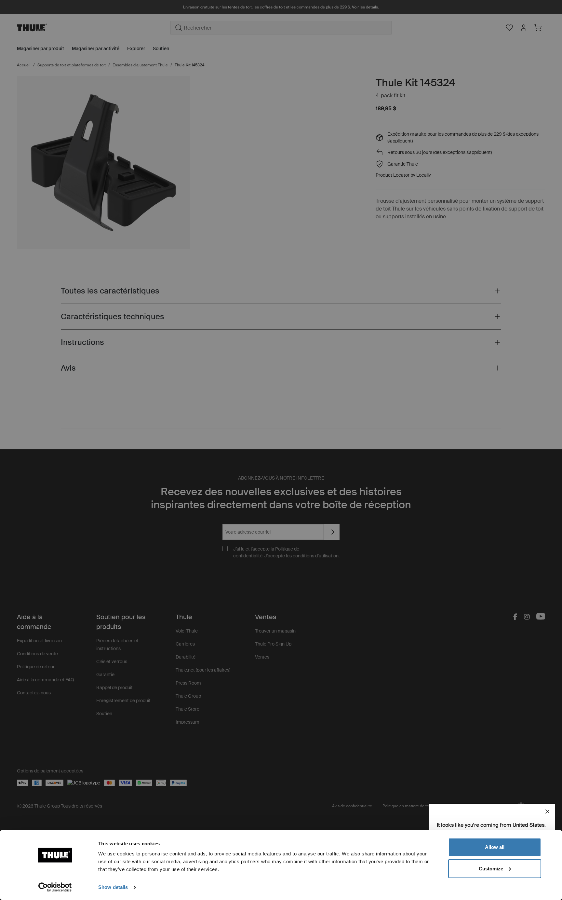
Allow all (494, 847)
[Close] (547, 811)
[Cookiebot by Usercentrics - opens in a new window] (55, 887)
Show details (113, 887)
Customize (491, 868)
